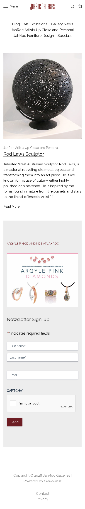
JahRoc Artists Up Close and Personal (42, 30)
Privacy (42, 499)
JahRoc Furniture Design (34, 35)
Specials (65, 35)
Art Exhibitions (35, 24)
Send (15, 422)
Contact (42, 494)
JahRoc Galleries (56, 475)
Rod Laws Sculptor (23, 154)
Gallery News (62, 24)
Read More (11, 206)
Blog (16, 24)
